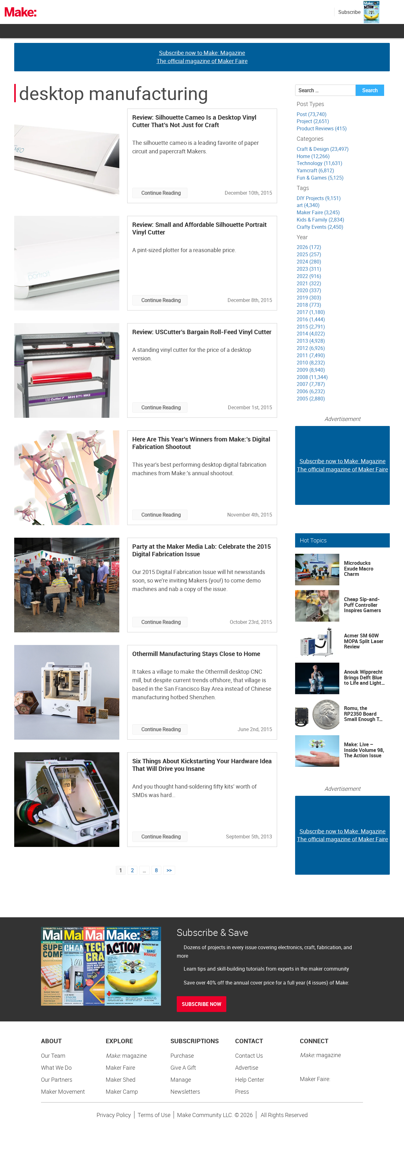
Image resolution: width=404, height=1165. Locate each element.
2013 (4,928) (311, 340)
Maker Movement (63, 1091)
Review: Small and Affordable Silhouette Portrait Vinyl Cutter (199, 228)
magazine (126, 1055)
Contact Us (249, 1055)
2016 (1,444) (311, 319)
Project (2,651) (313, 121)
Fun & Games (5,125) (320, 177)
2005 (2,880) (311, 398)
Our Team (53, 1055)
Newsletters (185, 1091)
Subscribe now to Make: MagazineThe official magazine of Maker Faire (202, 57)
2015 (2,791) (311, 326)
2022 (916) (309, 276)
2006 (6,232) (311, 391)
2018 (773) (309, 304)
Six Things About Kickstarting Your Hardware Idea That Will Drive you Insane (202, 765)
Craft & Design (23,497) (323, 148)
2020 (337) (309, 290)
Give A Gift (183, 1067)
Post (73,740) (312, 114)
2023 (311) (309, 268)
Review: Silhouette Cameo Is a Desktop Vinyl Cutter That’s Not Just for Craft (194, 121)
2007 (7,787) (311, 384)
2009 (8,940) (311, 369)
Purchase (182, 1055)
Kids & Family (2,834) (320, 219)
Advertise (246, 1067)
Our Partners (56, 1079)
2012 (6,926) (311, 348)
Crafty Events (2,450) (320, 226)
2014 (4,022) (311, 333)
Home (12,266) (313, 156)
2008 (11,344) (312, 377)
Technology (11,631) (319, 163)
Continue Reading (161, 192)
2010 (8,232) (311, 362)
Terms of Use (154, 1115)
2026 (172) (309, 247)
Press (242, 1091)
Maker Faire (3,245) (318, 212)
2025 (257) (309, 254)
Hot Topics (313, 540)
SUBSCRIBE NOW (201, 1004)
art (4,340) (308, 205)
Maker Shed (120, 1079)
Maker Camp (122, 1091)
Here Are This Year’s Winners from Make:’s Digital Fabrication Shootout (201, 443)
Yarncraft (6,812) (315, 170)
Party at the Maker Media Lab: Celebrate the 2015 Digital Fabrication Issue (201, 550)
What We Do (56, 1067)
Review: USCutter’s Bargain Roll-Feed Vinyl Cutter (201, 332)
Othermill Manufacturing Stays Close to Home (196, 653)
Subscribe (349, 12)
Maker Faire (120, 1067)
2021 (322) (309, 283)
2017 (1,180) (311, 312)
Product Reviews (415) (322, 128)
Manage (180, 1079)
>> (169, 870)
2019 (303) (309, 297)
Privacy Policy (114, 1115)
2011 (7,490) (311, 355)
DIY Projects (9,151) (319, 198)
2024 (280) (309, 261)
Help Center (249, 1079)
